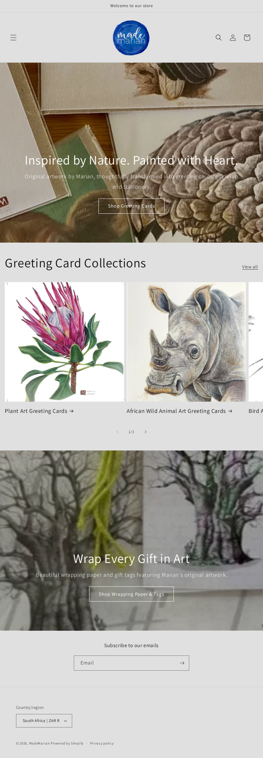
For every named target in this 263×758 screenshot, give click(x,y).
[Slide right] (146, 432)
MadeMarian (39, 743)
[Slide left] (117, 432)
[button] (13, 38)
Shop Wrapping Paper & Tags (131, 594)
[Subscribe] (182, 663)
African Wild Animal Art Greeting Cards (176, 411)
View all (250, 267)
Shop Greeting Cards (131, 206)
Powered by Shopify (67, 743)
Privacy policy (102, 743)
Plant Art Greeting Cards (36, 411)
